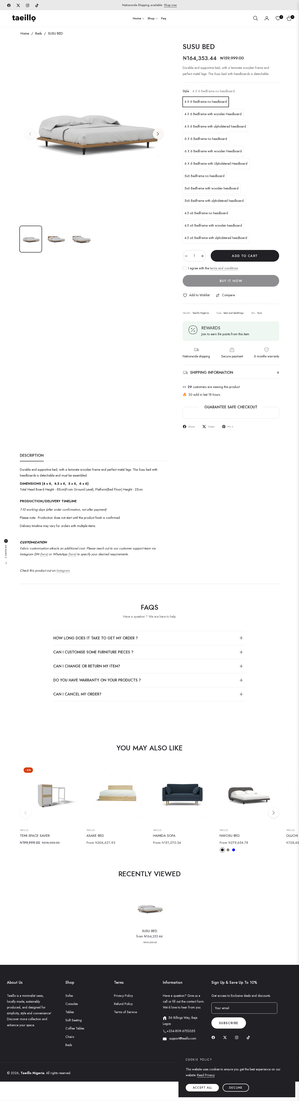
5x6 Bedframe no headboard (204, 176)
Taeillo (24, 830)
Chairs (69, 1036)
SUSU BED (149, 931)
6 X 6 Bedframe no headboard (206, 138)
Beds (38, 33)
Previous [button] (30, 134)
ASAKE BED (95, 836)
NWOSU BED (230, 836)
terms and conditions (224, 268)
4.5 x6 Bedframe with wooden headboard (213, 225)
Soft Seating (73, 1020)
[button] (255, 18)
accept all (202, 1088)
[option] (94, 131)
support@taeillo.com (182, 1038)
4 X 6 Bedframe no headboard (206, 101)
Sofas (69, 995)
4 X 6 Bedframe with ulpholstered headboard (215, 126)
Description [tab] (32, 455)
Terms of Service (125, 1012)
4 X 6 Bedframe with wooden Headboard (213, 114)
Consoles (71, 1003)
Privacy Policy (123, 995)
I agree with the (213, 268)
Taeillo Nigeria (32, 1073)
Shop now (170, 5)
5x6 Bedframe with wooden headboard (211, 188)
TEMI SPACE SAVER (35, 836)
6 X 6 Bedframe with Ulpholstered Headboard (216, 163)
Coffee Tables (74, 1028)
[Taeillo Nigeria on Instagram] (238, 1037)
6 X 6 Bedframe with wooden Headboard (213, 151)
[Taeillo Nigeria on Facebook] (214, 1037)
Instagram (63, 570)
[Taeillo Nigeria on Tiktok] (249, 1037)
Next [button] (158, 134)
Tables (69, 1012)
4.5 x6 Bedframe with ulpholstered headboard (216, 237)
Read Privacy (206, 1075)
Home (25, 33)
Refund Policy (123, 1003)
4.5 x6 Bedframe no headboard (206, 213)
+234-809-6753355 (181, 1031)
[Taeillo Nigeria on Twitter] (226, 1037)
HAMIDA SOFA (164, 836)
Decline (235, 1088)
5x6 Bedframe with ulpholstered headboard (214, 200)
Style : (209, 91)
